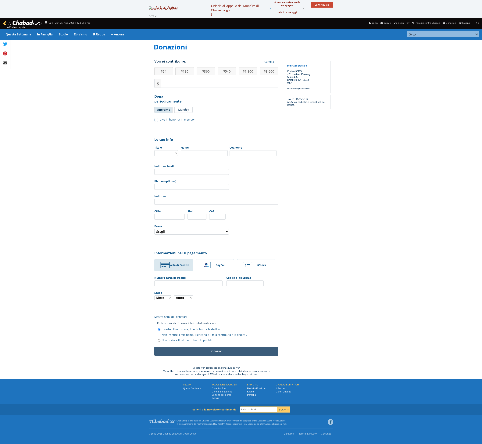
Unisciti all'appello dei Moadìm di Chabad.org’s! (235, 10)
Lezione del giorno (221, 395)
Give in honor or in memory (177, 119)
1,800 (248, 71)
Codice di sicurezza (238, 278)
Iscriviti (215, 398)
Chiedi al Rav (402, 22)
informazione (266, 424)
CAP (212, 211)
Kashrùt (251, 391)
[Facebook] (330, 422)
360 (206, 71)
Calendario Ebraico (222, 391)
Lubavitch (214, 421)
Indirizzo (160, 196)
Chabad (205, 421)
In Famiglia (45, 34)
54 (163, 71)
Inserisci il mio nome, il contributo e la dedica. (191, 329)
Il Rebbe (99, 34)
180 (184, 71)
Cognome (236, 147)
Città (157, 211)
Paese (158, 226)
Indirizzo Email (164, 166)
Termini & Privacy (308, 433)
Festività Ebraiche (256, 388)
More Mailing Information (298, 88)
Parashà (251, 395)
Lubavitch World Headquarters (272, 421)
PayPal (220, 265)
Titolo (158, 147)
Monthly (183, 109)
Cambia (269, 61)
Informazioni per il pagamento (180, 253)
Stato (191, 211)
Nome (185, 147)
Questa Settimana (18, 34)
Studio (63, 34)
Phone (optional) (165, 181)
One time (163, 109)
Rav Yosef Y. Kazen (222, 424)
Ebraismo (80, 34)
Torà (244, 424)
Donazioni (451, 22)
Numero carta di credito (170, 278)
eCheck (261, 265)
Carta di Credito (179, 265)
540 (227, 71)
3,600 (269, 71)
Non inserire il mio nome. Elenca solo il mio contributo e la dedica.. (204, 335)
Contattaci (326, 433)
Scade (158, 292)
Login (374, 22)
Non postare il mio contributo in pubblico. (188, 340)
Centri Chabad (283, 391)
